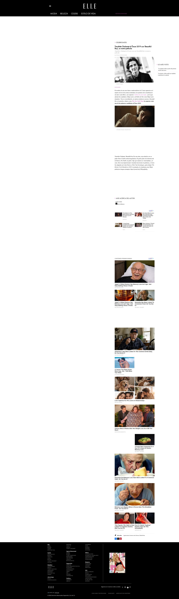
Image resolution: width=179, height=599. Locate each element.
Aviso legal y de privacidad (99, 593)
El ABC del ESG (89, 579)
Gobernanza (88, 574)
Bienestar (50, 571)
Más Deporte (69, 558)
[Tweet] (118, 539)
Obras (68, 571)
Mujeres (68, 574)
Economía (69, 567)
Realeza (49, 555)
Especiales (88, 567)
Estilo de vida (88, 13)
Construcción (89, 554)
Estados (87, 547)
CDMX (86, 545)
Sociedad (87, 549)
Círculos (50, 556)
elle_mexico (126, 586)
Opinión (87, 548)
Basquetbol (69, 556)
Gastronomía (51, 566)
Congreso (88, 544)
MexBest (50, 565)
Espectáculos (51, 554)
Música (68, 547)
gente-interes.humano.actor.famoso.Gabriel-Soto (134, 535)
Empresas (68, 564)
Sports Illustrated (71, 551)
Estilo (49, 578)
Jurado (49, 574)
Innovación (88, 578)
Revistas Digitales (121, 13)
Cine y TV (68, 545)
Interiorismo (88, 559)
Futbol (68, 552)
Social (87, 573)
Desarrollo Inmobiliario (91, 555)
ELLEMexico (122, 587)
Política (68, 578)
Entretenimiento (52, 579)
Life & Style (51, 577)
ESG (67, 572)
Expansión (69, 563)
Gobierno (69, 579)
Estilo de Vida (51, 573)
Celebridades (121, 42)
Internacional (70, 568)
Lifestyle (68, 559)
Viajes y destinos (52, 569)
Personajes (50, 570)
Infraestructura (89, 556)
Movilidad (88, 575)
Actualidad (88, 563)
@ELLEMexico (120, 203)
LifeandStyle (69, 575)
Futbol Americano (71, 555)
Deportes (68, 544)
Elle (49, 544)
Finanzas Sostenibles (90, 577)
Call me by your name (140, 95)
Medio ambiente (89, 571)
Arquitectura (88, 558)
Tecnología (69, 570)
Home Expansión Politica (73, 566)
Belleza (64, 13)
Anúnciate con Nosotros (123, 593)
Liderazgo (88, 564)
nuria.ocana (119, 201)
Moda (53, 13)
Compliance (111, 593)
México (68, 581)
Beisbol (68, 554)
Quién (49, 553)
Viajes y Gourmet (52, 560)
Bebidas (49, 567)
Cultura (50, 562)
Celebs (74, 13)
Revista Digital (70, 560)
